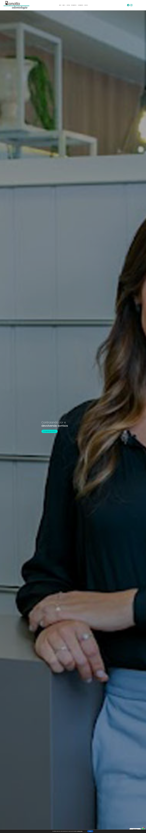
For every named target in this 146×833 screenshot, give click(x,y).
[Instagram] (131, 5)
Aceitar (90, 831)
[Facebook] (128, 5)
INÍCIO (60, 5)
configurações (79, 831)
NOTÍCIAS (68, 5)
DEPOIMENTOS (80, 5)
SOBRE (63, 5)
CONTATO (86, 5)
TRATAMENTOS (73, 5)
